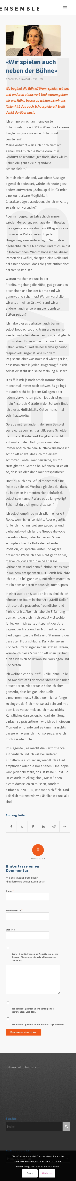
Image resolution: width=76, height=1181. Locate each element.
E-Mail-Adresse (14, 910)
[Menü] (69, 7)
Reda (40, 79)
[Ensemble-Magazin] (19, 9)
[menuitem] (69, 7)
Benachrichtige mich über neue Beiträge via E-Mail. (38, 1024)
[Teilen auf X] (22, 826)
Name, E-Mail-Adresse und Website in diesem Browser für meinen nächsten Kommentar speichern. (34, 957)
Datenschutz (14, 1067)
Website (10, 929)
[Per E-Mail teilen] (65, 826)
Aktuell (26, 79)
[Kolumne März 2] (33, 40)
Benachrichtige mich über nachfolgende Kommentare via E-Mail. (32, 1010)
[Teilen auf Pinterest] (32, 826)
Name (9, 891)
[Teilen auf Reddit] (54, 826)
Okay (30, 1173)
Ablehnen (47, 1173)
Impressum (32, 1067)
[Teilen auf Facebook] (11, 826)
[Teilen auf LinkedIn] (43, 826)
